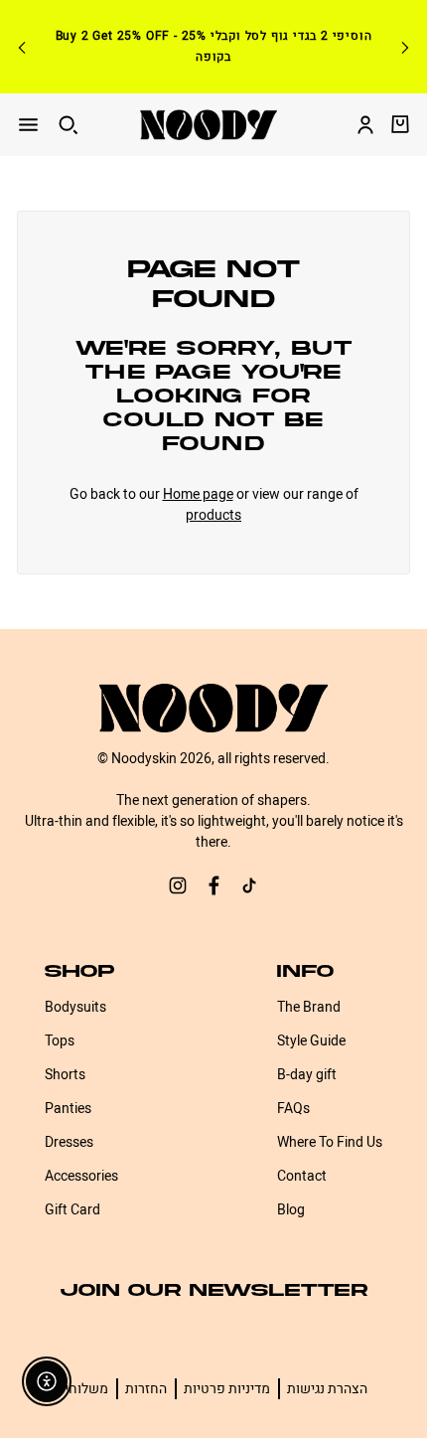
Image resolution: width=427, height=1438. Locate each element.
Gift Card (72, 1209)
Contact (302, 1176)
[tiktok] (249, 888)
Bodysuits (75, 1007)
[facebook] (213, 888)
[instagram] (178, 888)
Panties (68, 1108)
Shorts (65, 1074)
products (213, 515)
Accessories (81, 1176)
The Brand (309, 1007)
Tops (59, 1041)
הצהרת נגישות (327, 1388)
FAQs (293, 1108)
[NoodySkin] (208, 124)
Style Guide (311, 1041)
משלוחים (82, 1388)
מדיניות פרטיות (227, 1388)
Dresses (69, 1142)
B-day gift (307, 1074)
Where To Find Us (329, 1142)
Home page (198, 494)
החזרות (146, 1388)
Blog (291, 1209)
